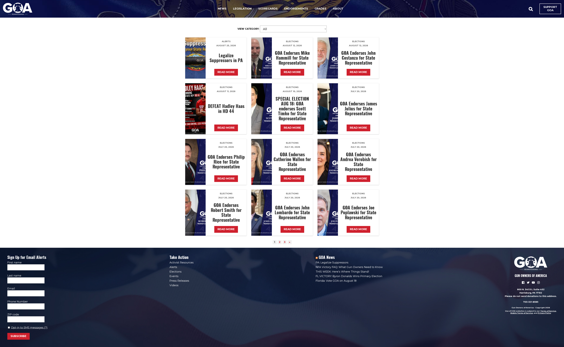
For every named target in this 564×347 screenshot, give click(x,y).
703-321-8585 (530, 302)
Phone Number (17, 301)
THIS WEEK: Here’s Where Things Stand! (342, 271)
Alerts (226, 41)
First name (14, 262)
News (222, 8)
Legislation (242, 8)
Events (173, 276)
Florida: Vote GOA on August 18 (336, 280)
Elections (292, 41)
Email (11, 288)
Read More (226, 72)
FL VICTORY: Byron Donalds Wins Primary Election (349, 276)
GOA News (327, 257)
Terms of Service (548, 311)
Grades (320, 8)
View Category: (248, 29)
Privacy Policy (544, 313)
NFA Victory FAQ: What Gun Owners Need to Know (349, 267)
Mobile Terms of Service (521, 313)
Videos (173, 285)
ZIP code (13, 314)
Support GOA (550, 8)
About (338, 8)
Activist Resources (181, 262)
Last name (14, 275)
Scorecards (268, 8)
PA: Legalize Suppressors (332, 262)
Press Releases (179, 280)
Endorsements (296, 8)
